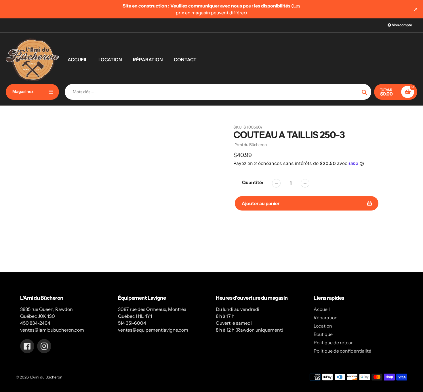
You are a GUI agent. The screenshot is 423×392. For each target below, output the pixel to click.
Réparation (326, 317)
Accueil (322, 309)
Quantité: (252, 182)
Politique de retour (333, 342)
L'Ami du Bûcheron (46, 377)
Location (323, 326)
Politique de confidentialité (342, 351)
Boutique (323, 334)
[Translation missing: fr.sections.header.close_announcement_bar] (416, 9)
